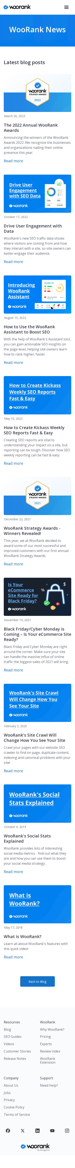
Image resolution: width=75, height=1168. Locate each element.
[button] (66, 7)
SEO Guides (12, 1036)
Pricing (45, 1036)
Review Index (50, 1051)
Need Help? (49, 1085)
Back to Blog (37, 981)
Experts (46, 1044)
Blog (7, 1029)
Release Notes (15, 1058)
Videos (9, 1044)
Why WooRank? (52, 1029)
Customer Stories (17, 1051)
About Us (11, 1085)
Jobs (7, 1092)
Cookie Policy (14, 1107)
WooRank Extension (47, 1060)
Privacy (9, 1100)
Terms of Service (17, 1114)
